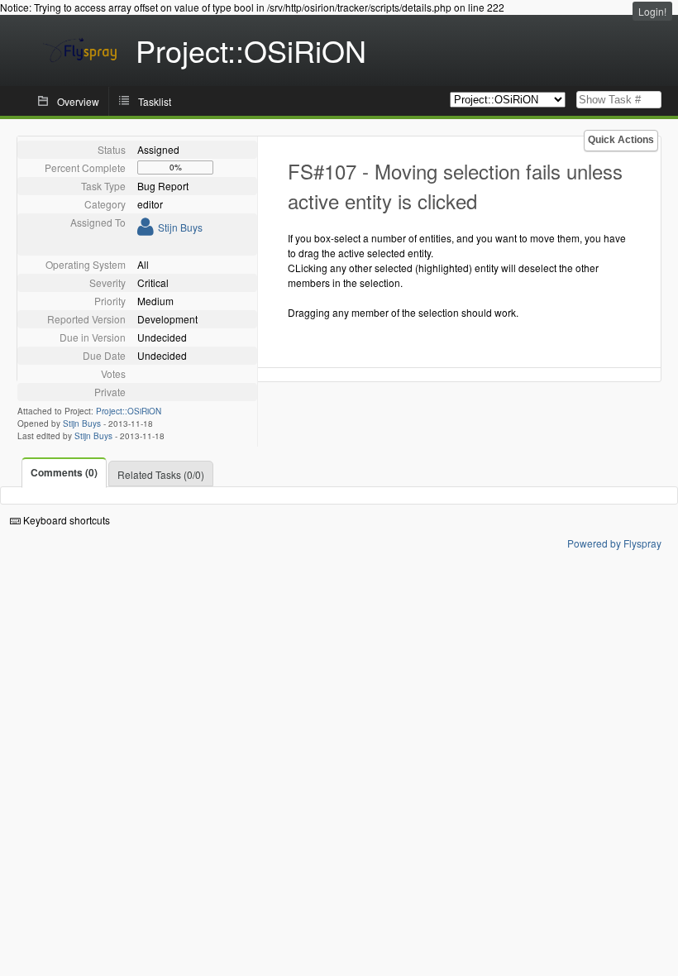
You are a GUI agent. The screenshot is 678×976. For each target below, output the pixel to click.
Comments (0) (64, 472)
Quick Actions (621, 140)
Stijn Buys (180, 227)
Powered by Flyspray (614, 543)
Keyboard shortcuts (65, 520)
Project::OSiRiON (128, 411)
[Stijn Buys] (145, 229)
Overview (78, 101)
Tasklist (154, 101)
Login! (652, 11)
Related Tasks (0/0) (160, 474)
